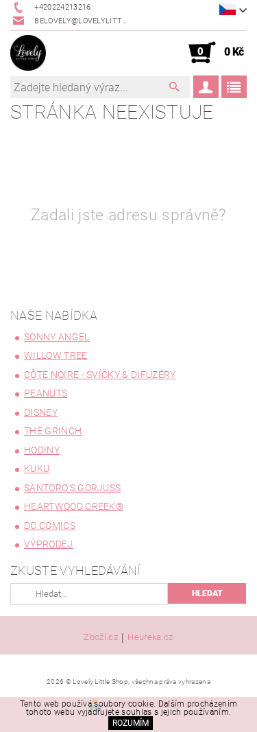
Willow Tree (56, 355)
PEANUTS (45, 393)
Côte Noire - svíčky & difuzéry (100, 374)
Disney (41, 412)
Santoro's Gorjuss (72, 487)
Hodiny (42, 450)
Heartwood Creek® (73, 506)
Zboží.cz (101, 637)
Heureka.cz (150, 637)
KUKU (36, 468)
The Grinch (53, 430)
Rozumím (130, 723)
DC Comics (49, 525)
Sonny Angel (57, 336)
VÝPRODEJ (48, 544)
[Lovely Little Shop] (28, 53)
